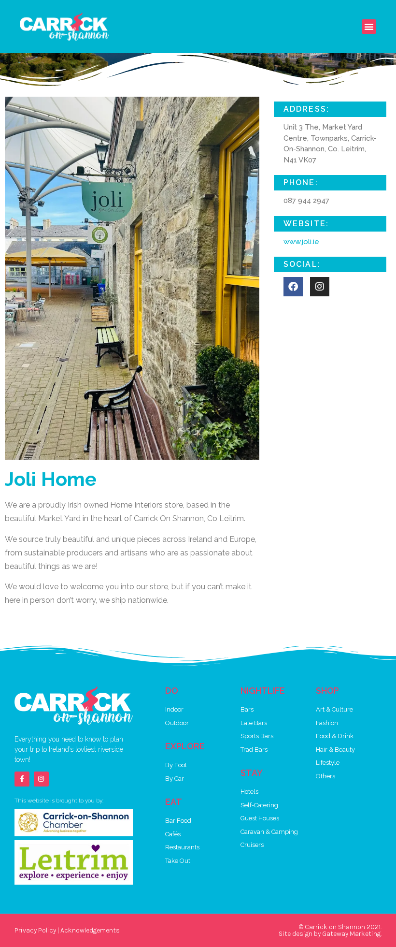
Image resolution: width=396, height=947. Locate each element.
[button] (369, 26)
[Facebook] (293, 286)
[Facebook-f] (21, 779)
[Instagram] (41, 779)
